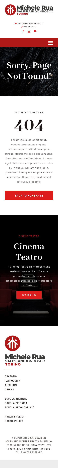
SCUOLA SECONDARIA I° (19, 407)
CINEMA (9, 389)
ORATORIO (11, 376)
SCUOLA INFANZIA (16, 398)
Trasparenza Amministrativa (25, 448)
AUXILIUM (11, 385)
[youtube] (35, 31)
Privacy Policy (40, 445)
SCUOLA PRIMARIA (16, 403)
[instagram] (29, 31)
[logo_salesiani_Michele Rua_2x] (29, 3)
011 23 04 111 (30, 26)
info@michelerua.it (30, 23)
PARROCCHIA (12, 380)
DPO (47, 448)
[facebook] (23, 31)
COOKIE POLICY (14, 420)
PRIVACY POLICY (15, 416)
